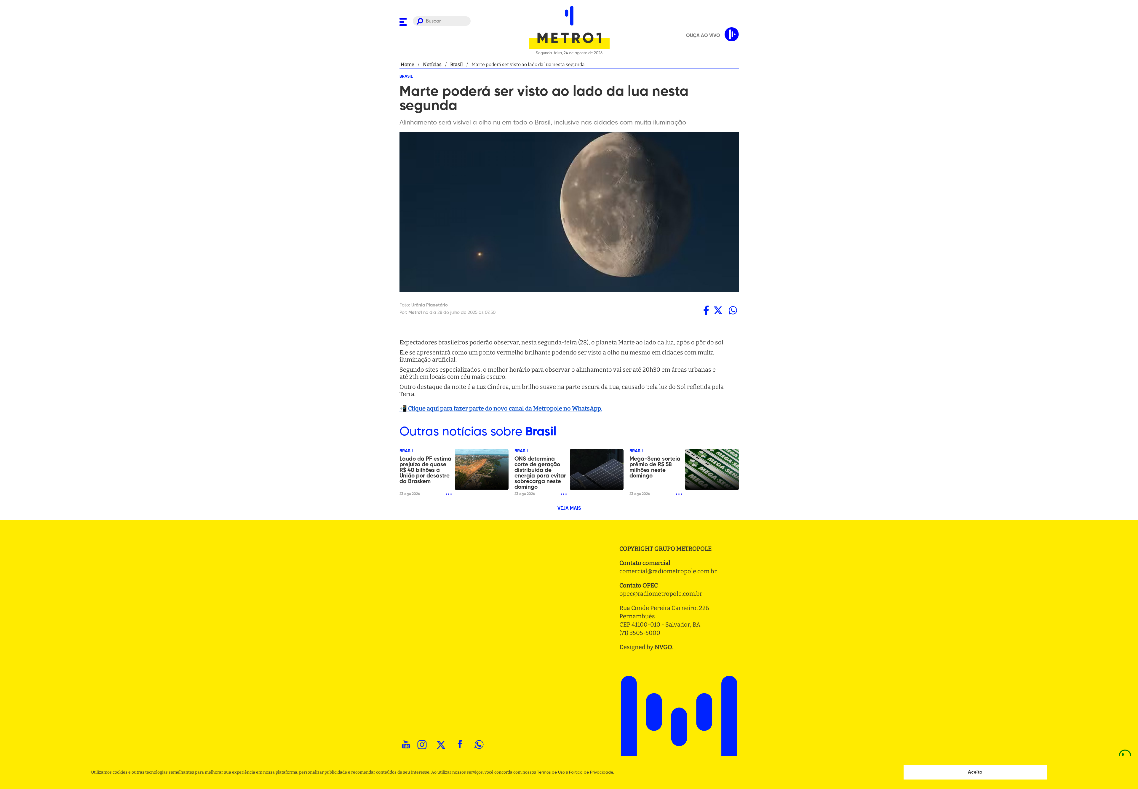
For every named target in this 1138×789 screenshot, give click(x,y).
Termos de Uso (551, 772)
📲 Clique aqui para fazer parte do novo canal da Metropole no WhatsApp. (500, 408)
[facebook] (706, 310)
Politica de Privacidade (591, 772)
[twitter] (718, 310)
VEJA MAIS (569, 508)
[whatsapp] (733, 310)
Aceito (975, 772)
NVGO (663, 647)
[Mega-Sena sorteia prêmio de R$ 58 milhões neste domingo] (712, 469)
